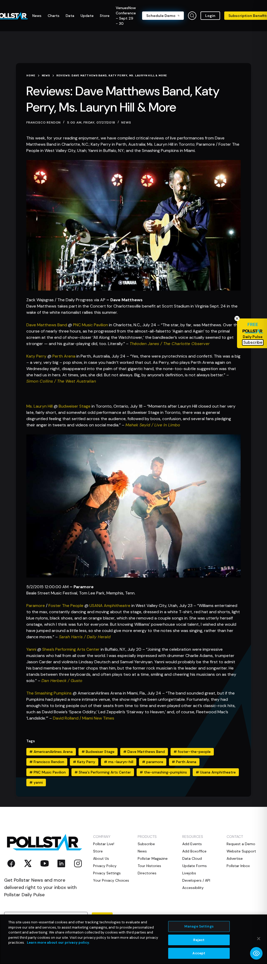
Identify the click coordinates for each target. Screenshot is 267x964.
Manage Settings (199, 926)
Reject (198, 940)
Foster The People (65, 605)
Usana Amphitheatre (216, 772)
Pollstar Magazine (153, 858)
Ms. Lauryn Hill (39, 406)
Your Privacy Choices (111, 880)
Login (210, 15)
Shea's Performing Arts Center (103, 772)
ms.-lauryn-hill (118, 761)
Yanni (31, 649)
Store (98, 851)
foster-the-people (192, 751)
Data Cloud (192, 858)
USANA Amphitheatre (109, 605)
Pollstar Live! (103, 844)
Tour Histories (149, 865)
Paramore (35, 605)
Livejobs (189, 873)
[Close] (258, 938)
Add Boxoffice (194, 851)
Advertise (235, 858)
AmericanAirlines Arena (51, 751)
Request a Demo (241, 844)
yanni (36, 782)
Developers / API (196, 880)
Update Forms (194, 865)
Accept (198, 953)
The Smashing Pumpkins (49, 693)
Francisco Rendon (46, 761)
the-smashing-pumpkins (163, 772)
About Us (101, 858)
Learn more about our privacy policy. (58, 942)
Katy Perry (36, 356)
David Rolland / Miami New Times (83, 718)
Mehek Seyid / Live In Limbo (152, 425)
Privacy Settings (107, 873)
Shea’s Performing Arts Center (71, 649)
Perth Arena (63, 356)
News (126, 122)
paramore (152, 761)
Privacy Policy (105, 865)
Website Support (241, 851)
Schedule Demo (160, 15)
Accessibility (193, 887)
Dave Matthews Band (46, 325)
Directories (147, 873)
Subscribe (146, 844)
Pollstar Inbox (238, 865)
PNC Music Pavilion (90, 325)
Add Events (192, 844)
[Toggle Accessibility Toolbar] (256, 953)
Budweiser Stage (74, 406)
